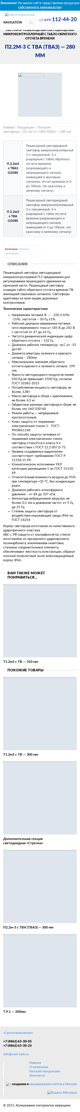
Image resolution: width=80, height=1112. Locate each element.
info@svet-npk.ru (16, 1054)
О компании (38, 1067)
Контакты (37, 1075)
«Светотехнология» (18, 1033)
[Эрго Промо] (7, 1084)
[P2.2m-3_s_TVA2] (40, 95)
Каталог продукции (44, 1071)
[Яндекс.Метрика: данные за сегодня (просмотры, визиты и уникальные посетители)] (62, 1093)
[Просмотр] (40, 620)
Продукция (25, 127)
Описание (17, 264)
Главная (8, 127)
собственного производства (39, 7)
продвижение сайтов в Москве (53, 1084)
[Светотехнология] (19, 13)
